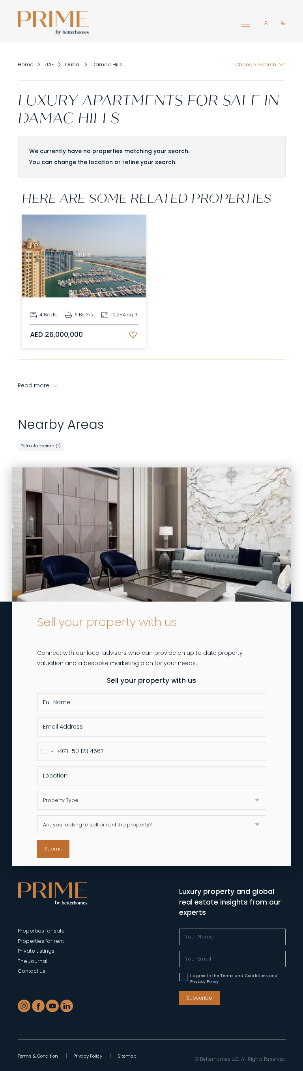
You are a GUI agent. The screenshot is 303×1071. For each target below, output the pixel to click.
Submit (53, 848)
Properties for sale (41, 930)
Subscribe (199, 997)
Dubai (72, 64)
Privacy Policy (87, 1056)
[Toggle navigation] (245, 26)
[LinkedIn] (66, 1006)
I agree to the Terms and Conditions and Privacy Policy (234, 979)
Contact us (31, 971)
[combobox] (53, 751)
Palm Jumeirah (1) (41, 446)
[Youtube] (52, 1006)
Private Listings (36, 951)
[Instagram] (24, 1006)
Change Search (255, 64)
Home (26, 64)
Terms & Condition (38, 1056)
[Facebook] (38, 1006)
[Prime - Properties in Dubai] (53, 893)
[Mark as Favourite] (133, 335)
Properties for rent (41, 941)
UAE (49, 64)
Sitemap (127, 1056)
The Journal (32, 961)
